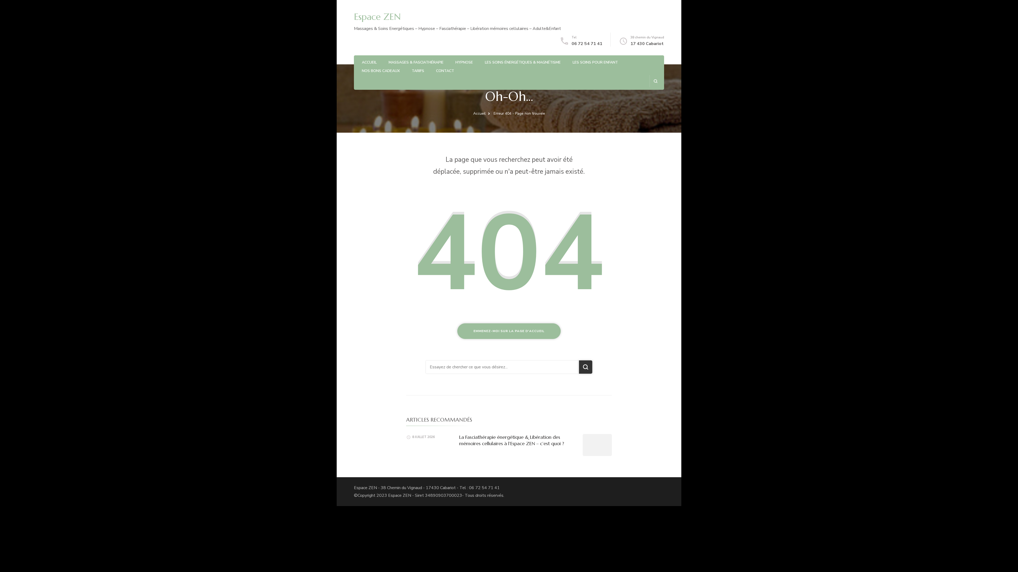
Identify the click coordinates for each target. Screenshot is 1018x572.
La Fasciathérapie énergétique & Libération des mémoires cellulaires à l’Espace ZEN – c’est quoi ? (511, 440)
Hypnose (464, 62)
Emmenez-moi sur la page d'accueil (509, 331)
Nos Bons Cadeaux (381, 70)
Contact (445, 70)
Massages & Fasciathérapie (416, 62)
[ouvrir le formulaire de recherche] (655, 81)
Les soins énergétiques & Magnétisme (523, 62)
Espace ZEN (377, 17)
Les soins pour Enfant (595, 62)
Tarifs (418, 70)
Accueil (369, 62)
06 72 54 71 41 (587, 44)
